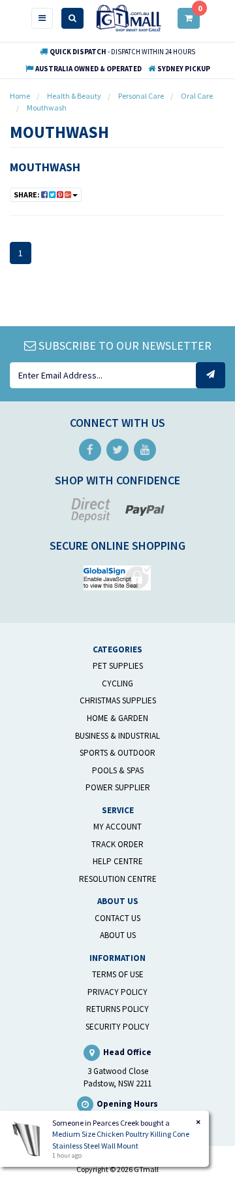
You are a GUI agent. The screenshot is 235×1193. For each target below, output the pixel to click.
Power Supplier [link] (118, 787)
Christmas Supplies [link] (118, 700)
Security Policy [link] (117, 1026)
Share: (27, 194)
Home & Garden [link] (117, 718)
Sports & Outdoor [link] (117, 752)
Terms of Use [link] (118, 974)
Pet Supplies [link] (118, 665)
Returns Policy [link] (117, 1009)
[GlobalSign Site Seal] (117, 576)
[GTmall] (128, 17)
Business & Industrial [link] (117, 735)
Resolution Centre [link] (118, 878)
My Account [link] (117, 826)
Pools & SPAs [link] (118, 770)
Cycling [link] (117, 683)
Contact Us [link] (117, 918)
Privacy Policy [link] (117, 992)
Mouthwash (45, 167)
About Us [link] (118, 935)
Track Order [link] (117, 844)
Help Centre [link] (118, 861)
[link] (90, 450)
